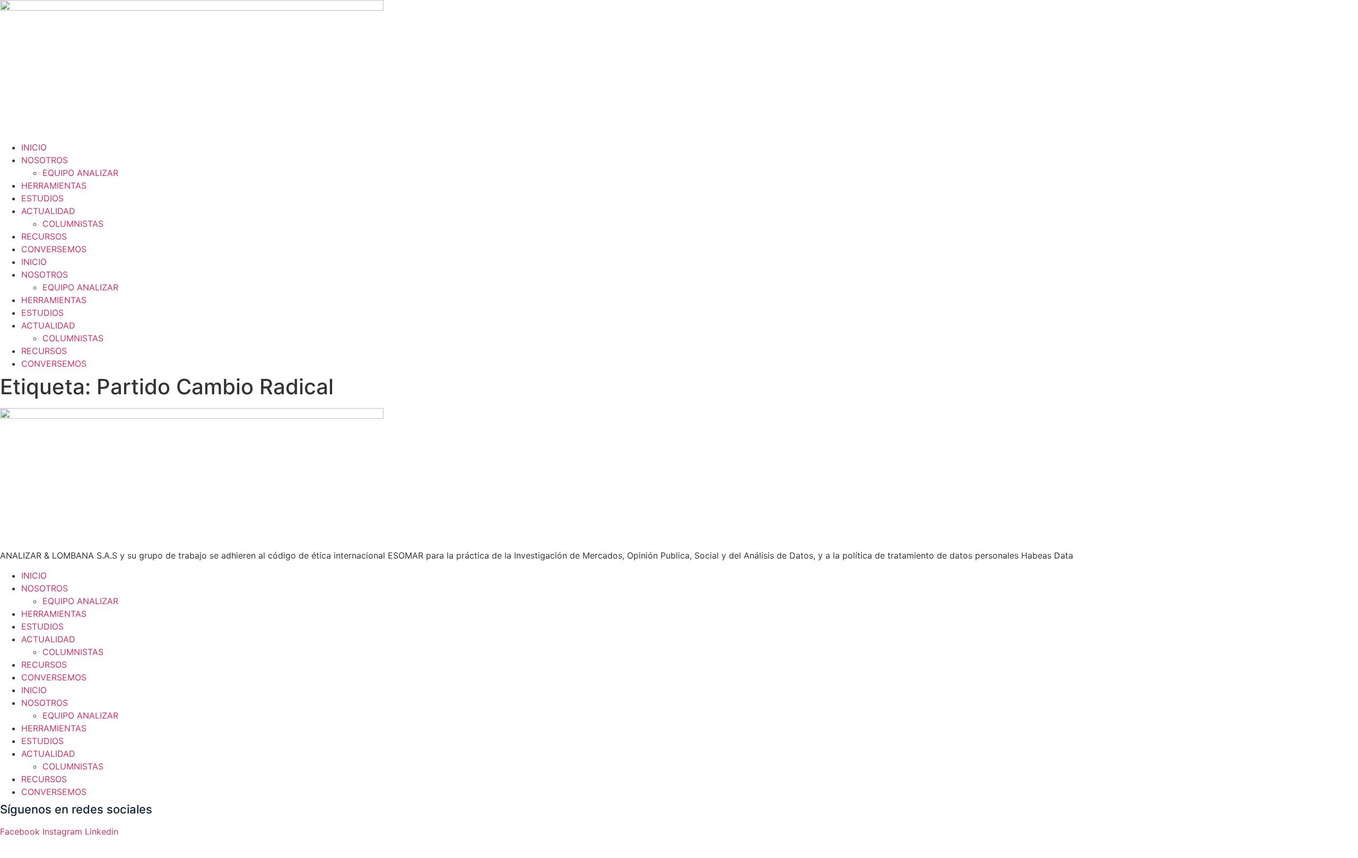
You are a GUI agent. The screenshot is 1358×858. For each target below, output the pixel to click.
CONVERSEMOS (53, 249)
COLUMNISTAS (72, 223)
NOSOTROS (44, 160)
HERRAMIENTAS (53, 185)
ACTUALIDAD (48, 211)
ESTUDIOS (42, 198)
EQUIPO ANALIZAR (80, 172)
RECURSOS (44, 236)
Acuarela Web (139, 844)
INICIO (34, 147)
